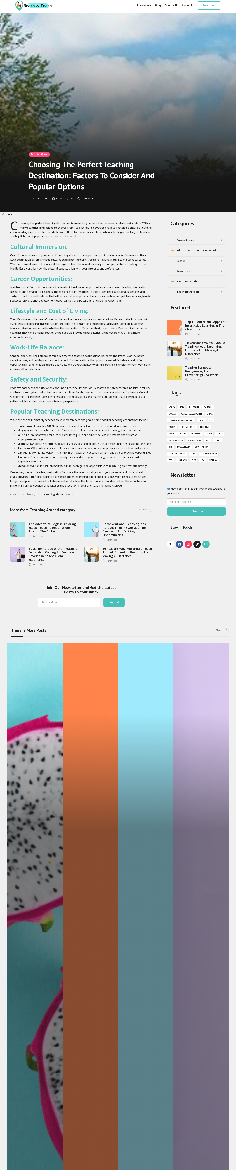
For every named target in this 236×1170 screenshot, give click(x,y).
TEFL (171, 460)
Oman (218, 440)
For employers (188, 427)
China (210, 413)
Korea (220, 433)
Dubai (202, 420)
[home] (33, 5)
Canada (172, 413)
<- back (7, 214)
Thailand (182, 460)
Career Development (191, 413)
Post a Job (209, 5)
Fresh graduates (177, 433)
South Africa (201, 447)
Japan (209, 433)
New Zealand (194, 440)
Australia (194, 407)
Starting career (177, 453)
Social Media (183, 447)
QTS (170, 447)
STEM (192, 453)
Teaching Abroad (39, 154)
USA (202, 460)
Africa (172, 407)
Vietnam (213, 460)
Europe (172, 427)
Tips (194, 460)
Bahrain (208, 407)
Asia (182, 407)
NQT (208, 440)
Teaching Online (208, 453)
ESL (210, 420)
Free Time (204, 427)
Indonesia (196, 433)
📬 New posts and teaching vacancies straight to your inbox (196, 491)
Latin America (176, 440)
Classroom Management (181, 420)
